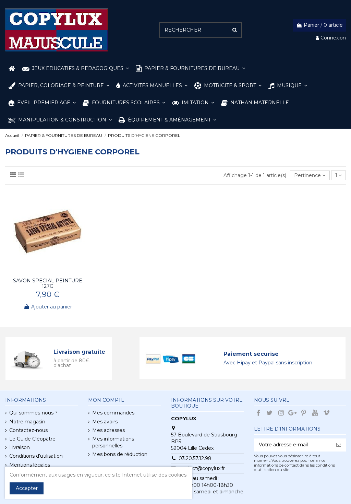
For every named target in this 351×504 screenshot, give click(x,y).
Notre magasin (27, 422)
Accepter (27, 488)
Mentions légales (29, 465)
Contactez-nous (28, 430)
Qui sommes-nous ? (33, 413)
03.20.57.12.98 (195, 458)
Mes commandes (113, 413)
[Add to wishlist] (43, 272)
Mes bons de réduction (119, 454)
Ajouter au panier (51, 307)
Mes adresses (108, 430)
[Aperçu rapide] (52, 272)
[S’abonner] (338, 445)
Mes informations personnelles (113, 442)
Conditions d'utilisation (36, 456)
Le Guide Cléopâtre (32, 439)
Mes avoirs (105, 422)
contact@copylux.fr (202, 468)
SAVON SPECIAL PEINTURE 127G (47, 284)
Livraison (19, 447)
